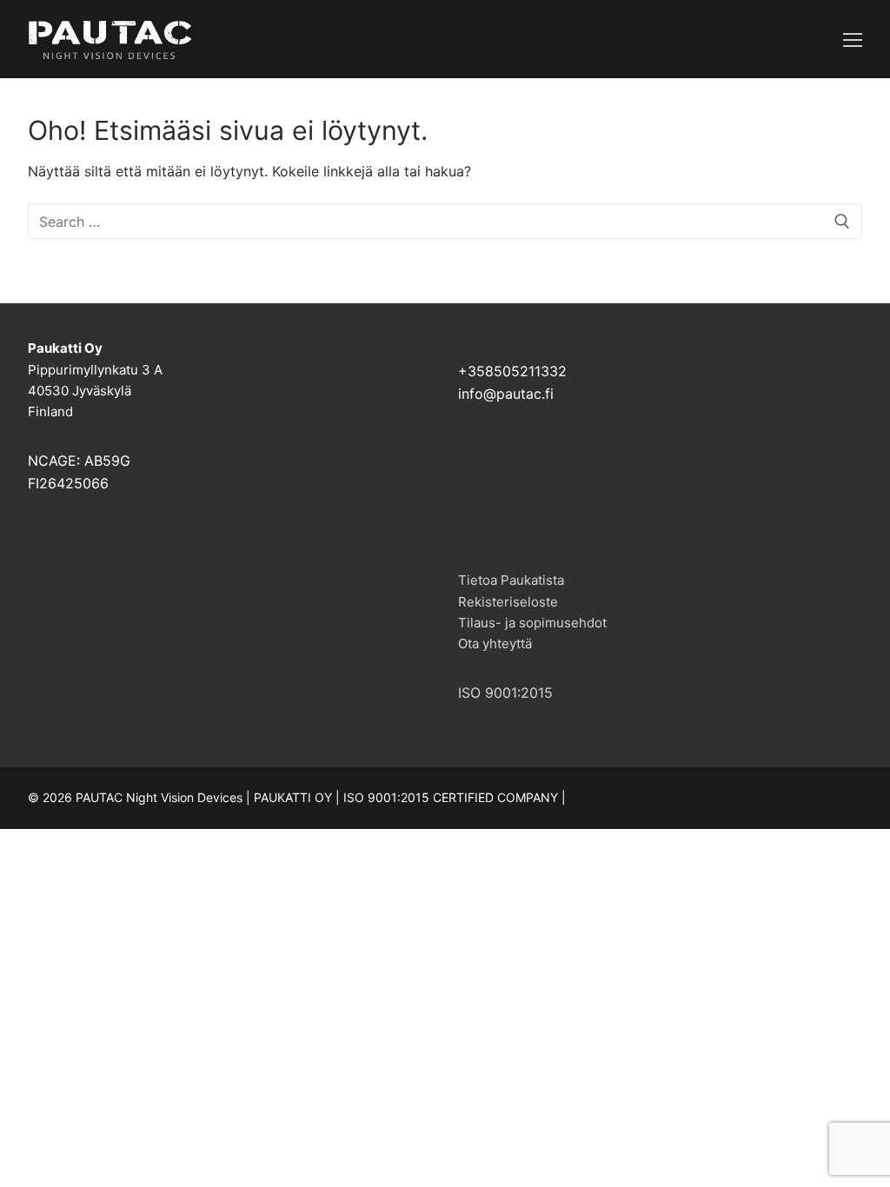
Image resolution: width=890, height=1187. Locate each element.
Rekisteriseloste (508, 602)
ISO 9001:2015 (505, 692)
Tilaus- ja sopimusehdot (532, 622)
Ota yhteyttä (495, 643)
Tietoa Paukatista (511, 580)
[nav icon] (852, 39)
